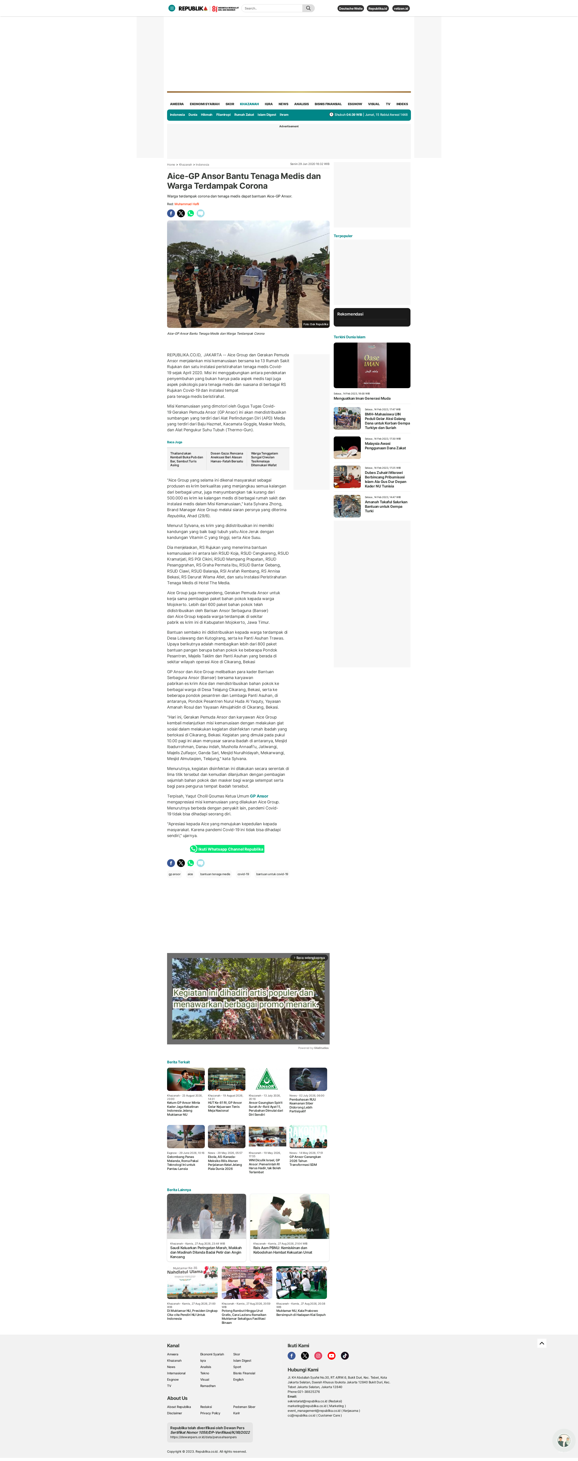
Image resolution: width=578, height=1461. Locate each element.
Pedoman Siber (244, 1407)
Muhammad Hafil (187, 204)
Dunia (193, 114)
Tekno (204, 1373)
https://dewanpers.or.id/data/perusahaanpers (203, 1437)
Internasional (176, 1373)
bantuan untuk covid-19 (272, 874)
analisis (301, 104)
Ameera (172, 1354)
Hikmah (206, 114)
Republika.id (377, 8)
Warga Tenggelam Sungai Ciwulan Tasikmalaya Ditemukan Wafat (264, 459)
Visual (204, 1379)
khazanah (249, 104)
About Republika (179, 1407)
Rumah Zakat (244, 114)
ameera (177, 104)
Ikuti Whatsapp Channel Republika (230, 849)
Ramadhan (208, 1386)
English (238, 1379)
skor (230, 104)
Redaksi (206, 1407)
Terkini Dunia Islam (349, 337)
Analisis (205, 1367)
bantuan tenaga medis (215, 874)
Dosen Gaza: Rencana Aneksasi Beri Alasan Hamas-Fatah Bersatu (227, 457)
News (171, 1367)
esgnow (355, 104)
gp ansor (174, 874)
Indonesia (177, 114)
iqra (269, 104)
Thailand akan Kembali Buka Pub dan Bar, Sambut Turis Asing (186, 459)
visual (374, 104)
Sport (237, 1367)
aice (190, 874)
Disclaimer (174, 1413)
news (283, 104)
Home (171, 164)
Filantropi (223, 114)
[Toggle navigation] (172, 8)
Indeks (402, 104)
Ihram (284, 114)
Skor (236, 1354)
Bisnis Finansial (328, 104)
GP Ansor (258, 796)
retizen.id (401, 8)
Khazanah (185, 164)
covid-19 (243, 874)
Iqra (203, 1360)
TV (388, 104)
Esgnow (173, 1379)
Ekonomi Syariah (205, 104)
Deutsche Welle (350, 8)
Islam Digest (267, 114)
